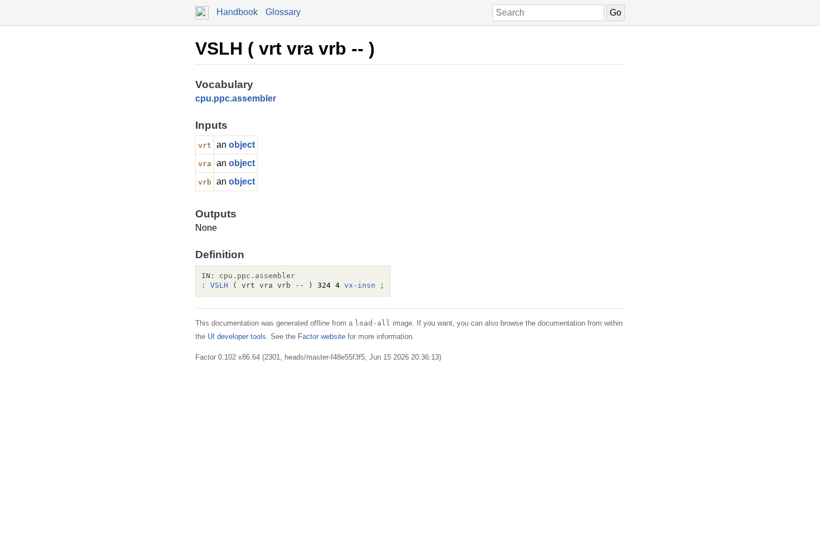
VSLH (219, 285)
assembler (254, 98)
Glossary (283, 12)
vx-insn (359, 285)
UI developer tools (237, 336)
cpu (203, 98)
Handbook (237, 12)
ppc (222, 98)
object (242, 144)
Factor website (321, 336)
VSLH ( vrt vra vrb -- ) (285, 48)
